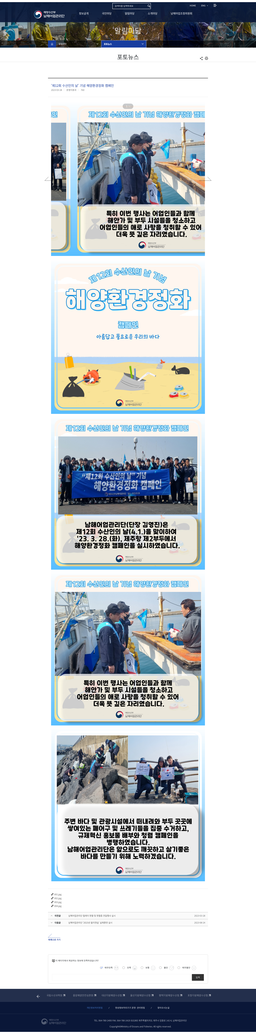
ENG (203, 5)
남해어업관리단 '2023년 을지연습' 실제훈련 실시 (90, 922)
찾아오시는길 (163, 1007)
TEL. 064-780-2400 (103, 1020)
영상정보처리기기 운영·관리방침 (130, 1007)
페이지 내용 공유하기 (201, 58)
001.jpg (57, 894)
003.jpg (57, 902)
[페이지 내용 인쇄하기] (206, 58)
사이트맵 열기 (215, 5)
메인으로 (52, 44)
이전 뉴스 (49, 177)
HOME (193, 5)
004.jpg (57, 905)
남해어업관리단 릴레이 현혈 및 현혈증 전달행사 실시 (92, 915)
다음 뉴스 (207, 177)
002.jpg (57, 898)
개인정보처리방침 (95, 1007)
